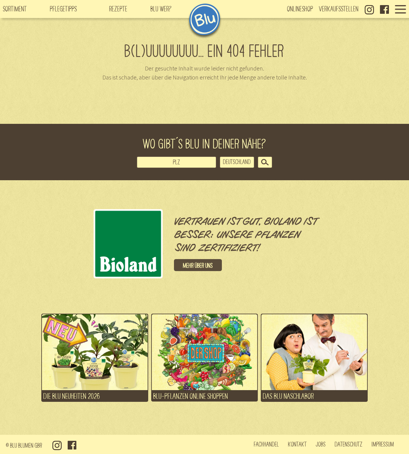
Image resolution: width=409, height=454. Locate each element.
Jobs (321, 444)
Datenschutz (349, 444)
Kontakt (297, 444)
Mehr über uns (198, 265)
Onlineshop (300, 8)
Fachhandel (266, 444)
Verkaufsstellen (339, 8)
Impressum (383, 444)
